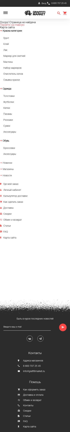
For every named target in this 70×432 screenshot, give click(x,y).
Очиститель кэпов (13, 74)
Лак (5, 50)
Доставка (8, 208)
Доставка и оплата (33, 395)
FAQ (5, 232)
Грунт (6, 38)
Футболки (8, 102)
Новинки (7, 163)
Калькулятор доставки (15, 196)
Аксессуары (9, 154)
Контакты (28, 406)
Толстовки (9, 96)
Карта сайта (9, 238)
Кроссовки (9, 148)
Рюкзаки (8, 120)
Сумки (6, 126)
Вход (44, 3)
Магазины (8, 169)
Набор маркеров (12, 68)
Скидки (7, 214)
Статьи (7, 226)
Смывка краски (11, 80)
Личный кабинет (12, 190)
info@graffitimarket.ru (34, 371)
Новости (7, 176)
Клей (6, 44)
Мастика (8, 62)
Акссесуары (9, 132)
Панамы (7, 114)
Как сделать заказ (13, 202)
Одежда (7, 89)
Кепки (6, 108)
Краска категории (12, 31)
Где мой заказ (10, 184)
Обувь (6, 141)
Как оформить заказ (34, 390)
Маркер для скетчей (14, 56)
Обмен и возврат (12, 220)
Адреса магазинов (33, 361)
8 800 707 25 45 (59, 3)
